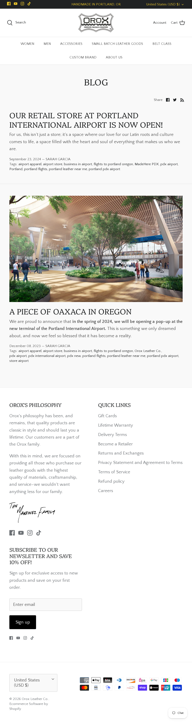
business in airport (78, 164)
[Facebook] (9, 3)
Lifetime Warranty (115, 425)
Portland (15, 169)
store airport (19, 361)
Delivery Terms (112, 434)
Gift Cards (107, 415)
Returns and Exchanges (121, 453)
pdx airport (169, 164)
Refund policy (111, 481)
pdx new (74, 356)
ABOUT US (114, 57)
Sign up (22, 622)
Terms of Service (114, 472)
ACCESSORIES (71, 44)
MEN (47, 44)
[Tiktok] (29, 3)
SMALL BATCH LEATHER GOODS (117, 44)
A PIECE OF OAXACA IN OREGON (70, 311)
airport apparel (29, 164)
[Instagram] (22, 3)
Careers (105, 490)
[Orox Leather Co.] (96, 22)
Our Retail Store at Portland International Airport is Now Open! (86, 120)
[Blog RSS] (182, 99)
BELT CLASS (161, 44)
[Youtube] (15, 3)
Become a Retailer (115, 444)
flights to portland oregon (113, 164)
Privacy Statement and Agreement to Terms (140, 462)
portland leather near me (68, 169)
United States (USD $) (163, 4)
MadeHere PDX (147, 164)
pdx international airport (47, 356)
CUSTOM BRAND (83, 57)
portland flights (35, 169)
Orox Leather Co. (148, 351)
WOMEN (27, 44)
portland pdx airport (104, 169)
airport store (52, 164)
